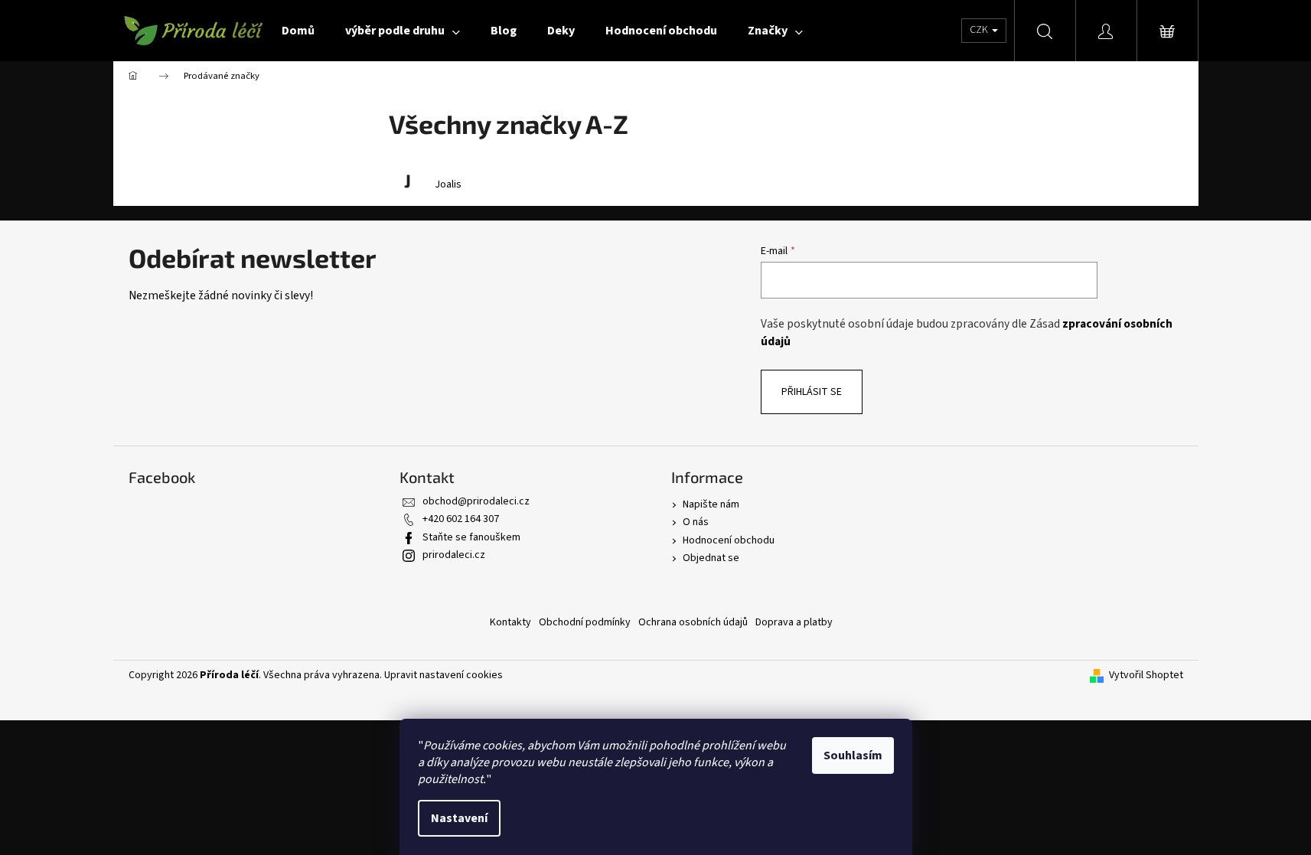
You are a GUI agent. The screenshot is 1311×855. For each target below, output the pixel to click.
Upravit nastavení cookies (443, 675)
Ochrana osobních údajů (693, 622)
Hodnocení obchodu (729, 540)
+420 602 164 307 (460, 519)
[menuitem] (298, 30)
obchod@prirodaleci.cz (476, 501)
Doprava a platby (794, 622)
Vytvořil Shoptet (1146, 675)
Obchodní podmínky (585, 622)
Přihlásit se (811, 392)
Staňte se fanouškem (471, 537)
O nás (696, 522)
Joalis (448, 185)
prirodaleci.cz (453, 555)
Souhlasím (852, 755)
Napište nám (711, 504)
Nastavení (459, 818)
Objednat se (711, 558)
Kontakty (510, 622)
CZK (980, 30)
